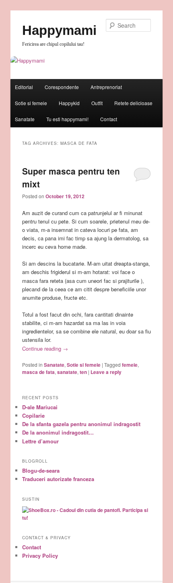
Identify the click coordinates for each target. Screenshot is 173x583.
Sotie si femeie (31, 103)
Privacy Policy (40, 555)
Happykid (69, 103)
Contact (108, 119)
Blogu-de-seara (41, 470)
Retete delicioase (133, 103)
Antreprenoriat (106, 86)
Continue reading (45, 348)
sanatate (67, 372)
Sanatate (25, 119)
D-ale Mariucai (40, 407)
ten (83, 372)
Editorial (24, 86)
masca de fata (38, 372)
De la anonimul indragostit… (58, 432)
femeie (130, 364)
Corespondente (62, 86)
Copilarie (33, 415)
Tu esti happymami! (67, 119)
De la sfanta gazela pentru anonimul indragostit (81, 424)
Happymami (59, 30)
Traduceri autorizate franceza (58, 479)
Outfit (97, 103)
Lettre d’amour (40, 441)
